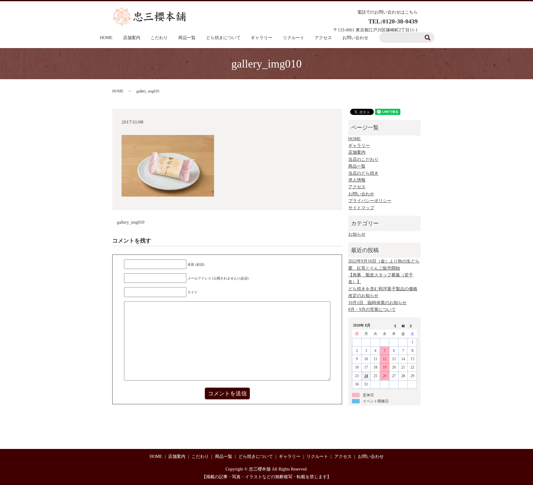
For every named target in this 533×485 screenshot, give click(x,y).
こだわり (159, 37)
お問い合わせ (361, 194)
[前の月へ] (394, 326)
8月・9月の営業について (372, 309)
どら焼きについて (223, 37)
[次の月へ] (412, 326)
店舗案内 (131, 37)
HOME (106, 37)
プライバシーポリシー (369, 200)
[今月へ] (403, 326)
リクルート (293, 37)
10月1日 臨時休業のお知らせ (377, 302)
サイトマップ (361, 208)
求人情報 (357, 180)
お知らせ (357, 234)
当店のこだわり (363, 159)
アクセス (323, 37)
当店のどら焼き (363, 173)
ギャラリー (261, 37)
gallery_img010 (130, 222)
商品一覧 (187, 37)
